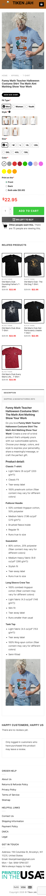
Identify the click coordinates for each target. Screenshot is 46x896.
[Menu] (3, 4)
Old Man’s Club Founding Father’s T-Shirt (11, 284)
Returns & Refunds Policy (15, 784)
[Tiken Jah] (22, 4)
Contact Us (8, 816)
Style (6, 112)
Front (10, 182)
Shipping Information (13, 821)
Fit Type (6, 100)
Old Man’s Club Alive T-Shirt (11, 329)
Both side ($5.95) (16, 190)
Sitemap (6, 800)
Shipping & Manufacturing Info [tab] (19, 399)
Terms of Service (10, 794)
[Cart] (41, 4)
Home (4, 75)
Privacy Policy (9, 789)
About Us (6, 779)
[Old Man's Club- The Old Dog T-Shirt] (34, 265)
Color (5, 157)
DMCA (5, 831)
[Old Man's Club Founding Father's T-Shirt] (12, 265)
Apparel (15, 75)
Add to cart (29, 210)
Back (10, 186)
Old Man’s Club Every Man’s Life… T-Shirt (11, 375)
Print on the (8, 177)
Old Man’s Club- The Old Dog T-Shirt (33, 283)
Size (4, 139)
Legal (4, 836)
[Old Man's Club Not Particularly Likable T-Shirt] (34, 311)
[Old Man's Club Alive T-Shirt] (12, 311)
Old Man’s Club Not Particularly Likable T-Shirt (33, 330)
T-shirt (26, 75)
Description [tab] (10, 393)
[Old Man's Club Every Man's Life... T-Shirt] (12, 357)
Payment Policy (10, 826)
